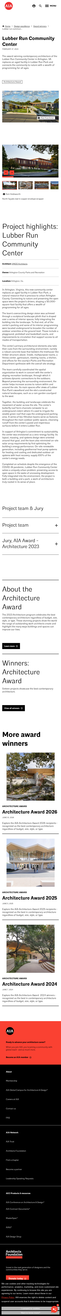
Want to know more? (30, 1313)
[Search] (40, 6)
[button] (9, 185)
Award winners (39, 26)
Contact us (11, 1109)
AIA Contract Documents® (18, 1209)
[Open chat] (54, 1309)
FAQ (8, 1118)
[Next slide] (12, 172)
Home (7, 26)
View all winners (12, 708)
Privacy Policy (7, 1297)
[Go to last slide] (6, 172)
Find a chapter (12, 1160)
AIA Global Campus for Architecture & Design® (27, 1090)
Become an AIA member (17, 1057)
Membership (11, 1081)
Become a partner (14, 1169)
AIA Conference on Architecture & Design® (25, 1202)
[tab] (7, 176)
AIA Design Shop (13, 1237)
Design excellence (22, 26)
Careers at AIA (12, 1099)
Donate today (16, 1278)
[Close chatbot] (58, 1305)
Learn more (9, 646)
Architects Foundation (16, 1151)
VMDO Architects (19, 264)
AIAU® (9, 1227)
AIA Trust (10, 1142)
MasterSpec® (12, 1218)
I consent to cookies (30, 1308)
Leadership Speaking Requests (19, 1179)
